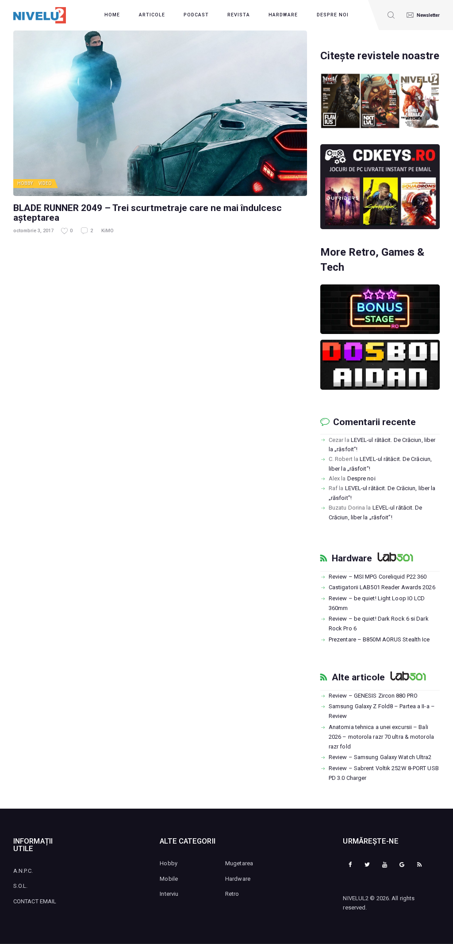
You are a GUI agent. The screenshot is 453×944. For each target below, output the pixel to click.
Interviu (169, 893)
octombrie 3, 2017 (33, 231)
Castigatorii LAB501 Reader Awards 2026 (382, 587)
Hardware (352, 558)
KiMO (107, 231)
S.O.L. (20, 886)
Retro (232, 893)
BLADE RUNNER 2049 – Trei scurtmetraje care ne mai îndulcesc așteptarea (147, 213)
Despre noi (361, 478)
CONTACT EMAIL (34, 901)
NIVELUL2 (356, 898)
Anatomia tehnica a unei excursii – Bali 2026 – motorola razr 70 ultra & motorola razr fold (381, 737)
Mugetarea (239, 863)
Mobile (169, 878)
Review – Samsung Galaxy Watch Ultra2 (380, 757)
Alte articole (358, 677)
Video (45, 183)
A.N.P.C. (23, 870)
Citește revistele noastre (379, 56)
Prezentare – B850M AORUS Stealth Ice (379, 639)
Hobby (25, 183)
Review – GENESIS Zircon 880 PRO (373, 695)
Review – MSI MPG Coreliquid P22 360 (378, 576)
